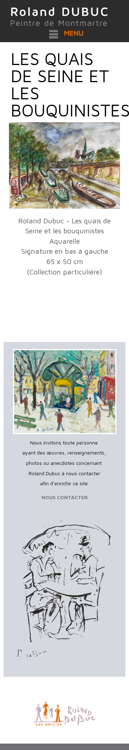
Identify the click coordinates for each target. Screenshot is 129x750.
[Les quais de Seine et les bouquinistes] (64, 165)
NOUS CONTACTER (65, 497)
